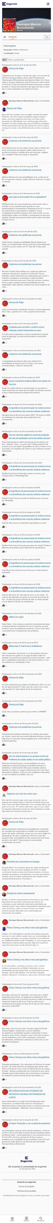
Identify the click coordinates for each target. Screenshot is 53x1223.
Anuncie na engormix (26, 1182)
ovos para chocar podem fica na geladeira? (27, 197)
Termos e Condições (26, 1187)
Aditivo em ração (16, 617)
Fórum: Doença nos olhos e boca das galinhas (27, 928)
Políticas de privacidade (26, 1191)
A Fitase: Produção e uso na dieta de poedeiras (29, 1123)
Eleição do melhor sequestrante (21, 893)
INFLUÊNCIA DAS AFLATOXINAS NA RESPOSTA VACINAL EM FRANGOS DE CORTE (27, 1094)
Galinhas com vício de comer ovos (22, 794)
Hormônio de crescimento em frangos (23, 862)
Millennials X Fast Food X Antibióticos (25, 646)
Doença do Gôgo (16, 68)
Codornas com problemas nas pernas (25, 141)
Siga (46, 37)
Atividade (13, 37)
